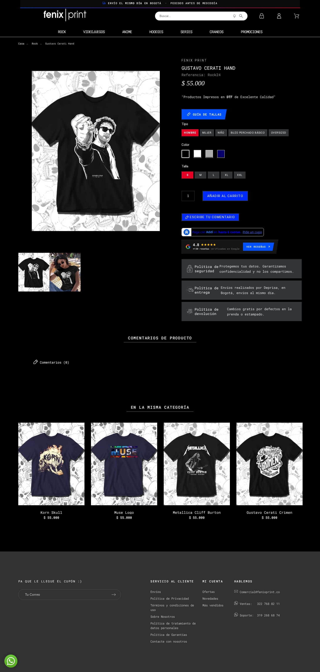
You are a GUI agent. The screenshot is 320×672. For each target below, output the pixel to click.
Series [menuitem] (186, 31)
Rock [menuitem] (62, 31)
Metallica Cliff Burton (197, 512)
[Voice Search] (234, 16)
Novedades (210, 598)
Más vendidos (212, 605)
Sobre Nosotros (162, 616)
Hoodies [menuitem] (156, 31)
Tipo (185, 124)
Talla (185, 166)
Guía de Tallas (207, 114)
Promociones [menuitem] (251, 31)
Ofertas (208, 592)
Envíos (155, 592)
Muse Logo (124, 512)
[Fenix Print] (65, 16)
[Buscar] (241, 16)
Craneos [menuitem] (216, 31)
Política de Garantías (168, 635)
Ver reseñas (256, 246)
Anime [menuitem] (127, 31)
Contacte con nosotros (168, 641)
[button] (10, 661)
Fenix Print (194, 60)
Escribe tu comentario (212, 217)
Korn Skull (51, 512)
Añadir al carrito (225, 196)
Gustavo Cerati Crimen (269, 512)
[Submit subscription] (113, 594)
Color (185, 144)
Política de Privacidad (169, 598)
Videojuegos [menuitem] (94, 31)
